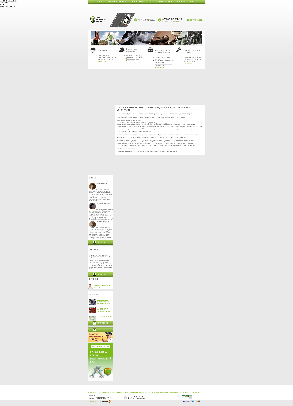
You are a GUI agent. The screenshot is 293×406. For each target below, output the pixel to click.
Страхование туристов (105, 59)
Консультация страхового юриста (163, 58)
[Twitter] (194, 401)
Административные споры (192, 57)
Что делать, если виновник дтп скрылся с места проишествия (104, 301)
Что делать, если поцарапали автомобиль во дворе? (104, 309)
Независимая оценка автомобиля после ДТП (115, 392)
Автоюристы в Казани (94, 392)
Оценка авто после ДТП (134, 57)
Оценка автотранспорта (134, 55)
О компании (97, 2)
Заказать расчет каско (117, 2)
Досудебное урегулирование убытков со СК (164, 61)
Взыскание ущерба (189, 61)
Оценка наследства (132, 59)
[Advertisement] (146, 87)
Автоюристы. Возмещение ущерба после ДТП (163, 64)
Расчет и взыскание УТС (192, 392)
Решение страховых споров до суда (173, 392)
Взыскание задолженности (192, 59)
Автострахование (103, 55)
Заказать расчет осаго (142, 2)
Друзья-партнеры (164, 2)
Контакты (194, 2)
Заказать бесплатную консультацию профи (146, 20)
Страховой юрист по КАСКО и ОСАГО (140, 392)
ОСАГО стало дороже (104, 316)
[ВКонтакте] (192, 401)
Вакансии (181, 2)
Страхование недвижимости (107, 57)
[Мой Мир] (199, 401)
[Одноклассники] (196, 401)
